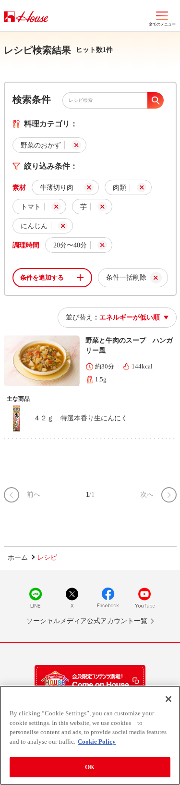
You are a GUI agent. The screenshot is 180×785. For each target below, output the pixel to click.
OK (90, 767)
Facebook (108, 597)
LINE (35, 597)
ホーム (18, 557)
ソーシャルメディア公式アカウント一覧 (86, 621)
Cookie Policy (97, 741)
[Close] (168, 699)
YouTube (144, 597)
